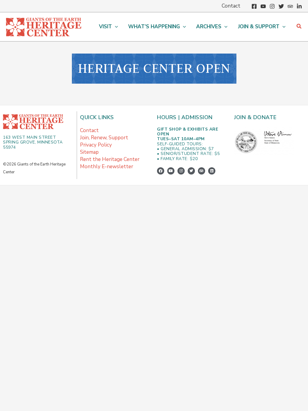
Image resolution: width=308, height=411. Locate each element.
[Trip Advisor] (290, 6)
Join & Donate (255, 117)
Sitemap (89, 152)
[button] (115, 26)
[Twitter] (281, 6)
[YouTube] (263, 6)
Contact (89, 130)
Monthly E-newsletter (106, 166)
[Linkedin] (299, 6)
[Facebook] (254, 6)
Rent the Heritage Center (110, 159)
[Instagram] (272, 6)
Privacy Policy (96, 144)
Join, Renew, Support (104, 137)
